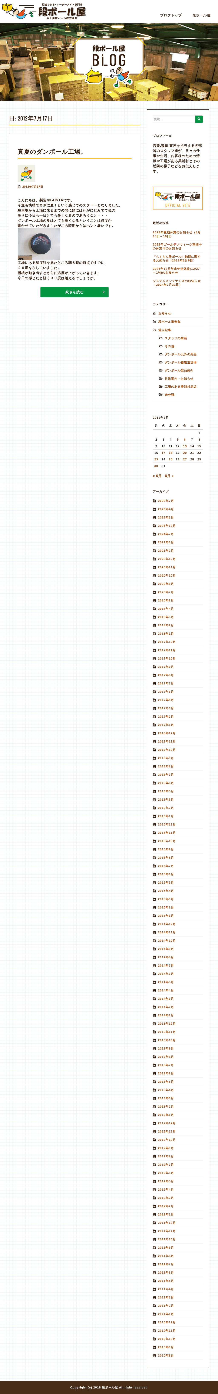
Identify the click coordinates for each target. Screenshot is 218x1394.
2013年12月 (167, 1023)
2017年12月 (167, 642)
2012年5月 (166, 1181)
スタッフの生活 (176, 338)
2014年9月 (166, 949)
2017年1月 (166, 725)
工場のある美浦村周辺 (181, 386)
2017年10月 (167, 658)
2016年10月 (167, 749)
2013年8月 (166, 1056)
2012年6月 (166, 1173)
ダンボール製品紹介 (179, 370)
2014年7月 (166, 965)
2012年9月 (166, 1148)
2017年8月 (166, 675)
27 (185, 459)
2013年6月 (166, 1073)
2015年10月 (167, 841)
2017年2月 (166, 716)
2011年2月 (166, 1305)
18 (171, 452)
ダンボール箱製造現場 (181, 362)
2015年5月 (166, 882)
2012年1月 (166, 1214)
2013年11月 (167, 1032)
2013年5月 (166, 1081)
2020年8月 (166, 584)
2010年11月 (167, 1330)
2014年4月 (166, 990)
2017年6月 (166, 691)
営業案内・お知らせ (179, 378)
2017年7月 (166, 683)
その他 (169, 346)
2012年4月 (166, 1189)
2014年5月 (166, 982)
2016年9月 (166, 758)
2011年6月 (166, 1272)
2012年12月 (167, 1123)
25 (171, 459)
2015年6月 (166, 874)
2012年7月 (166, 1164)
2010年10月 (167, 1339)
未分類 (169, 394)
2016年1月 (166, 816)
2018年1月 (166, 633)
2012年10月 (167, 1139)
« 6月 (157, 476)
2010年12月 (167, 1322)
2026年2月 (166, 517)
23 (156, 459)
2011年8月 (166, 1256)
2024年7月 (166, 534)
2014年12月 (167, 924)
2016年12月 (167, 733)
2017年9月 (166, 666)
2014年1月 (166, 1015)
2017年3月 (166, 708)
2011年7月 (166, 1264)
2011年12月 (167, 1222)
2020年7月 (166, 592)
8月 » (169, 476)
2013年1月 (166, 1115)
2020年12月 (167, 559)
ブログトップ (171, 15)
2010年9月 (166, 1347)
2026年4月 (166, 509)
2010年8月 (166, 1355)
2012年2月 (166, 1206)
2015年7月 (166, 866)
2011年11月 (167, 1231)
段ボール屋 (201, 15)
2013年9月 (166, 1048)
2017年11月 (167, 650)
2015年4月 (166, 891)
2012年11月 (167, 1131)
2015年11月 (167, 832)
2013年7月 (166, 1065)
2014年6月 (166, 974)
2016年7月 (166, 774)
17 (163, 452)
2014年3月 (166, 998)
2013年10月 (167, 1040)
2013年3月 (166, 1098)
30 (156, 466)
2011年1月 (166, 1314)
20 (185, 452)
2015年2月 (166, 907)
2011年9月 (166, 1247)
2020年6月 (166, 600)
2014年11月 (167, 932)
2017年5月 (166, 700)
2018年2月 (166, 625)
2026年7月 (166, 501)
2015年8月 (166, 857)
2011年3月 (166, 1297)
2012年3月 (166, 1198)
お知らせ (164, 313)
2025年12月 (167, 525)
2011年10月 (167, 1239)
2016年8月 (166, 766)
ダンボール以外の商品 (181, 354)
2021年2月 (166, 550)
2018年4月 (166, 608)
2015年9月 (166, 849)
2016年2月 (166, 808)
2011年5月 (166, 1281)
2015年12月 (167, 824)
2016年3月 (166, 799)
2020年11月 (167, 567)
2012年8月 (166, 1156)
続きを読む (75, 292)
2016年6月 (166, 783)
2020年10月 (167, 575)
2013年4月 (166, 1090)
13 (185, 446)
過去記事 (164, 330)
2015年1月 (166, 915)
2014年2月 (166, 1007)
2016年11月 (167, 741)
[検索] (199, 119)
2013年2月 (166, 1106)
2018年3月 (166, 617)
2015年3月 (166, 899)
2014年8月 (166, 957)
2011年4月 (166, 1289)
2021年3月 (166, 542)
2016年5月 (166, 791)
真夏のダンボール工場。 (52, 151)
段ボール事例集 (169, 321)
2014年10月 (167, 940)
